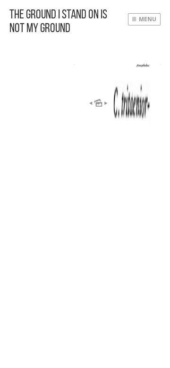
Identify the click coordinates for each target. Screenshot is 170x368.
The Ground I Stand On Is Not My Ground (58, 20)
